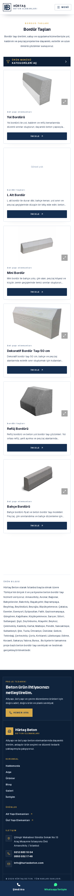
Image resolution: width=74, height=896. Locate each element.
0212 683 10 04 (23, 852)
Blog (9, 784)
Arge (8, 772)
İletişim (10, 796)
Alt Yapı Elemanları (17, 814)
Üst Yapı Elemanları (18, 820)
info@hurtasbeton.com (29, 862)
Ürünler (10, 778)
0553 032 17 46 (23, 856)
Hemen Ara (21, 712)
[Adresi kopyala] (65, 838)
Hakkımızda (13, 765)
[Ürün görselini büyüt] (64, 102)
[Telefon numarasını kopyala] (65, 853)
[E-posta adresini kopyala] (65, 863)
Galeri (9, 790)
